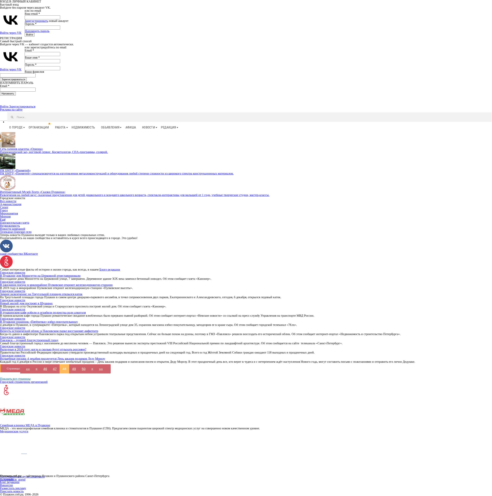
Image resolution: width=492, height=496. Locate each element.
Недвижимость (83, 127)
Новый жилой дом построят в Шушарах (26, 303)
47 (55, 369)
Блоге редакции (109, 269)
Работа (60, 127)
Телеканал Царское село (16, 232)
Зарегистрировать (36, 20)
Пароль (31, 24)
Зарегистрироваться (22, 106)
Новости (148, 127)
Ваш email (32, 13)
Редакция (168, 127)
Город (4, 210)
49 (74, 369)
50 (84, 369)
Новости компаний (12, 228)
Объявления (110, 127)
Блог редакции (9, 482)
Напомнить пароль (37, 31)
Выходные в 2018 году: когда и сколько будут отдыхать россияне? (43, 349)
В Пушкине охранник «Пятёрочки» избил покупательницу (39, 321)
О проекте (6, 479)
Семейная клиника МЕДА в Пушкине (25, 425)
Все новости (8, 201)
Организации (39, 127)
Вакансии (6, 485)
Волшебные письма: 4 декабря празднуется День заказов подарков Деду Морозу (52, 358)
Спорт (4, 207)
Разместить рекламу (13, 488)
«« (28, 369)
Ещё (3, 219)
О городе (15, 127)
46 (45, 369)
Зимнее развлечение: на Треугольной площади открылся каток (41, 294)
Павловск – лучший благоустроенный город (29, 340)
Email (29, 50)
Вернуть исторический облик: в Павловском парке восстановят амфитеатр (49, 331)
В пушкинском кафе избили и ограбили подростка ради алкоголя (43, 312)
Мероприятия (9, 213)
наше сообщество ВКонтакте (19, 253)
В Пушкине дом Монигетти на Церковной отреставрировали (40, 275)
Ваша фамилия (34, 71)
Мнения (5, 216)
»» (101, 369)
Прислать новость (12, 491)
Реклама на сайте (11, 109)
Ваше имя (32, 57)
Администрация (10, 204)
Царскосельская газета (14, 222)
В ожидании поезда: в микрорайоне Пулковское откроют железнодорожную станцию (56, 285)
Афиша (130, 127)
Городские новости (12, 272)
